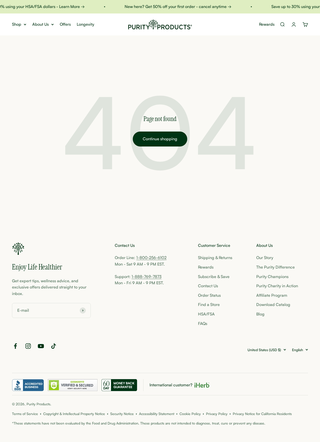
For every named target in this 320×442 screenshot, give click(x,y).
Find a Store (209, 304)
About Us (40, 24)
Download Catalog (273, 304)
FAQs (202, 323)
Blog (260, 313)
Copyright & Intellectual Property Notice (74, 414)
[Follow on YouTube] (41, 346)
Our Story (264, 257)
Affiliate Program (271, 295)
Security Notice (122, 414)
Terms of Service (25, 414)
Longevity (85, 24)
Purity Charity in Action (277, 285)
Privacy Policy (217, 414)
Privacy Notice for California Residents (262, 414)
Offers (65, 24)
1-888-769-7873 (147, 276)
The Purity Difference (275, 267)
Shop (16, 24)
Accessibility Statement (156, 414)
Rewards (266, 24)
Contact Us (208, 285)
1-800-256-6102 (151, 257)
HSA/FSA (206, 313)
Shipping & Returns (215, 257)
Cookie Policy (190, 414)
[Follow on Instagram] (28, 346)
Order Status (209, 295)
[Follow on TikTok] (53, 346)
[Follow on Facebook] (15, 346)
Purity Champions (272, 276)
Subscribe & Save (214, 276)
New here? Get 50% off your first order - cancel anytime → (175, 6)
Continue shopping (160, 138)
